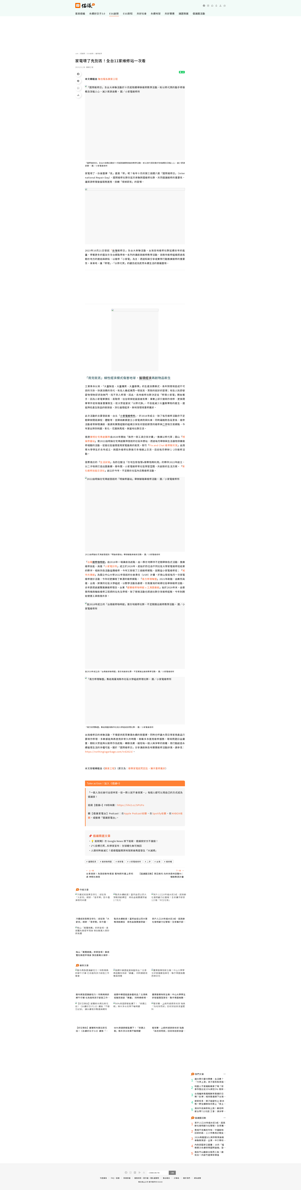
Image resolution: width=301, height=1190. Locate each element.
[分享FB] (78, 74)
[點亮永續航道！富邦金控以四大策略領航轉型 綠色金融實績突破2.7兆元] (131, 904)
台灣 (158, 861)
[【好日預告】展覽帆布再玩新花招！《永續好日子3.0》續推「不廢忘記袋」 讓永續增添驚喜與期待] (93, 1014)
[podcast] (212, 5)
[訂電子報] (216, 5)
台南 (89, 562)
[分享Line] (78, 81)
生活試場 (105, 462)
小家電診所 (111, 566)
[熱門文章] (225, 1074)
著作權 (146, 1178)
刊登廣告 (103, 1178)
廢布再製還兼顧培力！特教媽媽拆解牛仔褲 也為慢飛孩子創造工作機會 (93, 996)
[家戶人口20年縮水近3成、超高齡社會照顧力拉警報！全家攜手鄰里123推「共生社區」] (169, 904)
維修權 (169, 861)
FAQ (112, 1178)
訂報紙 (176, 1178)
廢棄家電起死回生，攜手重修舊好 (146, 768)
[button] (224, 5)
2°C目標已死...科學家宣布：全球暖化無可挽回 (116, 845)
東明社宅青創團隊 (100, 436)
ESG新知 (128, 13)
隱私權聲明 (154, 1178)
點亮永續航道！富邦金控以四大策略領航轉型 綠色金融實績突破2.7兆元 (130, 920)
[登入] (220, 5)
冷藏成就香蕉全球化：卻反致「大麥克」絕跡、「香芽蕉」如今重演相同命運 (92, 920)
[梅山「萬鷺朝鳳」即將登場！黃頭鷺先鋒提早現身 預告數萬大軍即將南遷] (93, 938)
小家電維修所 (135, 861)
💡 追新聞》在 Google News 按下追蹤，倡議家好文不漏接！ (124, 841)
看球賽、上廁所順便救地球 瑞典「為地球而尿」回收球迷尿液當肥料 (169, 1029)
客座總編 (80, 13)
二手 (149, 861)
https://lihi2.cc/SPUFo (130, 805)
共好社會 (142, 13)
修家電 (120, 861)
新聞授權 (127, 1178)
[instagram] (208, 5)
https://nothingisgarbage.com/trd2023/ (109, 751)
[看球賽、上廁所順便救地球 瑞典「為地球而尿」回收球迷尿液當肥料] (169, 1014)
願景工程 (110, 768)
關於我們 (186, 1178)
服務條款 (137, 1178)
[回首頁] (85, 5)
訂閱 (172, 1173)
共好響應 (170, 13)
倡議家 (82, 53)
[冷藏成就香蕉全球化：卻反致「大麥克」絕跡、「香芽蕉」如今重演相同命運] (93, 904)
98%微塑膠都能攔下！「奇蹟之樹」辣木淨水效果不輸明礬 (129, 1029)
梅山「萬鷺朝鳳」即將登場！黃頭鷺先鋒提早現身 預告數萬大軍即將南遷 (93, 953)
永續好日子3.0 (97, 13)
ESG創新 (114, 13)
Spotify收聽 (159, 813)
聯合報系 (166, 1178)
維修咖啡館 (107, 861)
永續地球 (156, 13)
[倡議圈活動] (225, 1117)
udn (76, 53)
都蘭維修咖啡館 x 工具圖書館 (143, 587)
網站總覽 (197, 1178)
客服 (118, 1178)
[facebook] (204, 5)
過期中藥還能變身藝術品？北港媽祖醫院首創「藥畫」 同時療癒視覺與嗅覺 (131, 996)
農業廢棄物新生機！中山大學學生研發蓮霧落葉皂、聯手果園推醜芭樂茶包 (169, 996)
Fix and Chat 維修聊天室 (163, 445)
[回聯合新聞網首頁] (77, 5)
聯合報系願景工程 (108, 79)
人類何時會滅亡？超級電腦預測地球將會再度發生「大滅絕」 (124, 850)
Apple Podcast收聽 (135, 813)
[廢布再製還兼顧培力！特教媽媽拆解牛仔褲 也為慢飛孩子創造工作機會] (93, 980)
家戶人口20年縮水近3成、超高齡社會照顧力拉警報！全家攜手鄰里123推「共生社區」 (169, 920)
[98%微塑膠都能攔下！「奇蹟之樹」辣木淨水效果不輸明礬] (131, 1014)
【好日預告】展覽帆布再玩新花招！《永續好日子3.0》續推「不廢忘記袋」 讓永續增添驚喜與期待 (93, 1029)
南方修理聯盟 (149, 579)
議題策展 (184, 13)
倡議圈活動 (199, 13)
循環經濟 (92, 861)
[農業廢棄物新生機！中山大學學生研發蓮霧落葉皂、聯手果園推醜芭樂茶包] (169, 980)
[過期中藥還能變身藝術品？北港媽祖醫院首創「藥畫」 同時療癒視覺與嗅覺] (131, 980)
